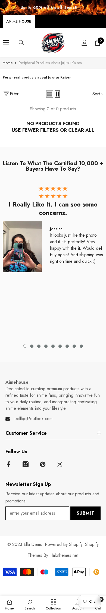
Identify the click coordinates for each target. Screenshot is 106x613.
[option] (53, 230)
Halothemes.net (63, 555)
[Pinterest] (42, 464)
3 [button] (38, 346)
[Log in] (85, 43)
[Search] (21, 42)
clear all (81, 130)
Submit (86, 513)
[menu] (6, 42)
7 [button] (67, 346)
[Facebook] (8, 464)
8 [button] (74, 346)
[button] (49, 94)
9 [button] (81, 346)
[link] (29, 604)
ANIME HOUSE (18, 21)
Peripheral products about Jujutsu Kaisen (50, 62)
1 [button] (24, 346)
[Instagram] (25, 464)
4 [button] (46, 346)
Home (8, 62)
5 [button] (53, 346)
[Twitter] (59, 464)
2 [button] (31, 346)
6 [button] (60, 346)
